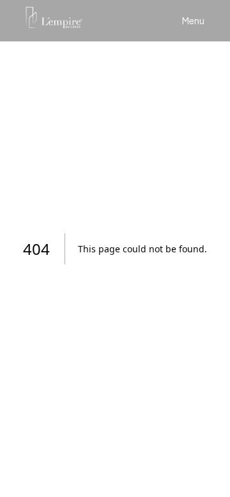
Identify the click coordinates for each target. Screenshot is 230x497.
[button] (193, 20)
